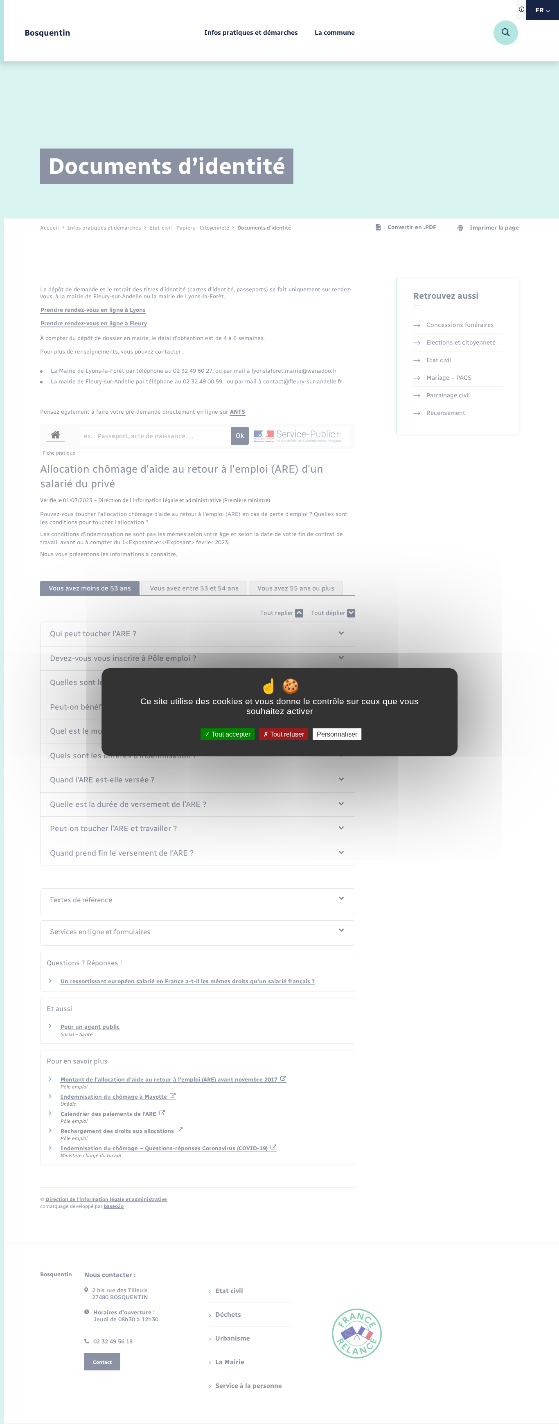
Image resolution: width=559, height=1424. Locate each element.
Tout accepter (230, 734)
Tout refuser (286, 734)
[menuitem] (251, 33)
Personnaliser (337, 734)
